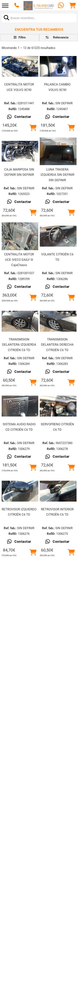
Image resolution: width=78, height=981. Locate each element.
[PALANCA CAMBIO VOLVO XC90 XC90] (58, 66)
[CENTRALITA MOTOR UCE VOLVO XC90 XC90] (20, 66)
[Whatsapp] (61, 6)
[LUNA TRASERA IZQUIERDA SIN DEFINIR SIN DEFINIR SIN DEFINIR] (58, 151)
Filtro (22, 37)
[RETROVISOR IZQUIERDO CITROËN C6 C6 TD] (20, 491)
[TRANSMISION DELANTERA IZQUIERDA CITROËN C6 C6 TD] (20, 321)
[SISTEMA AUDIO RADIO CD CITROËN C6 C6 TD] (20, 406)
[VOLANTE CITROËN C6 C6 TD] (58, 236)
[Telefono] (17, 6)
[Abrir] (5, 6)
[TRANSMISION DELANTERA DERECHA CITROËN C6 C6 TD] (58, 321)
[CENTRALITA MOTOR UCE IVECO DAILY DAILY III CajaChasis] (20, 236)
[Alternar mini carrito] (72, 6)
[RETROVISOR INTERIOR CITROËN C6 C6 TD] (58, 491)
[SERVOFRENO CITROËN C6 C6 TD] (58, 406)
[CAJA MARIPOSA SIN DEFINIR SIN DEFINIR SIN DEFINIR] (20, 151)
